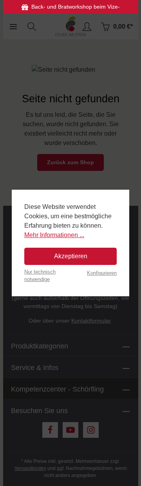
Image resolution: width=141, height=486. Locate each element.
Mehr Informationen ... (54, 235)
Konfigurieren (102, 273)
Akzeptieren (70, 256)
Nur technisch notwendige (40, 275)
